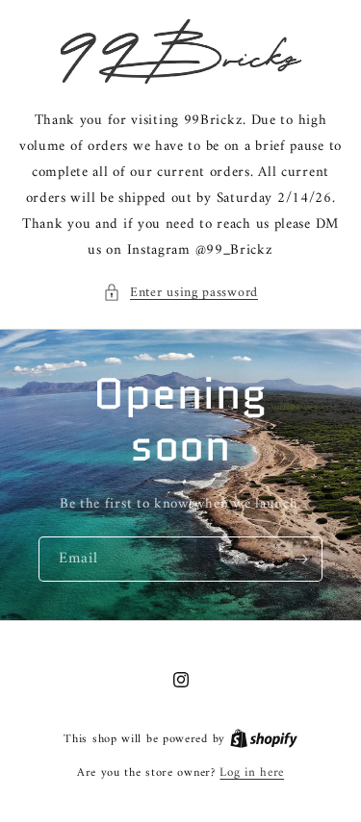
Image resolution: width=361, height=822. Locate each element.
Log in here (251, 773)
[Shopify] (263, 739)
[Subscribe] (300, 559)
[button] (180, 293)
